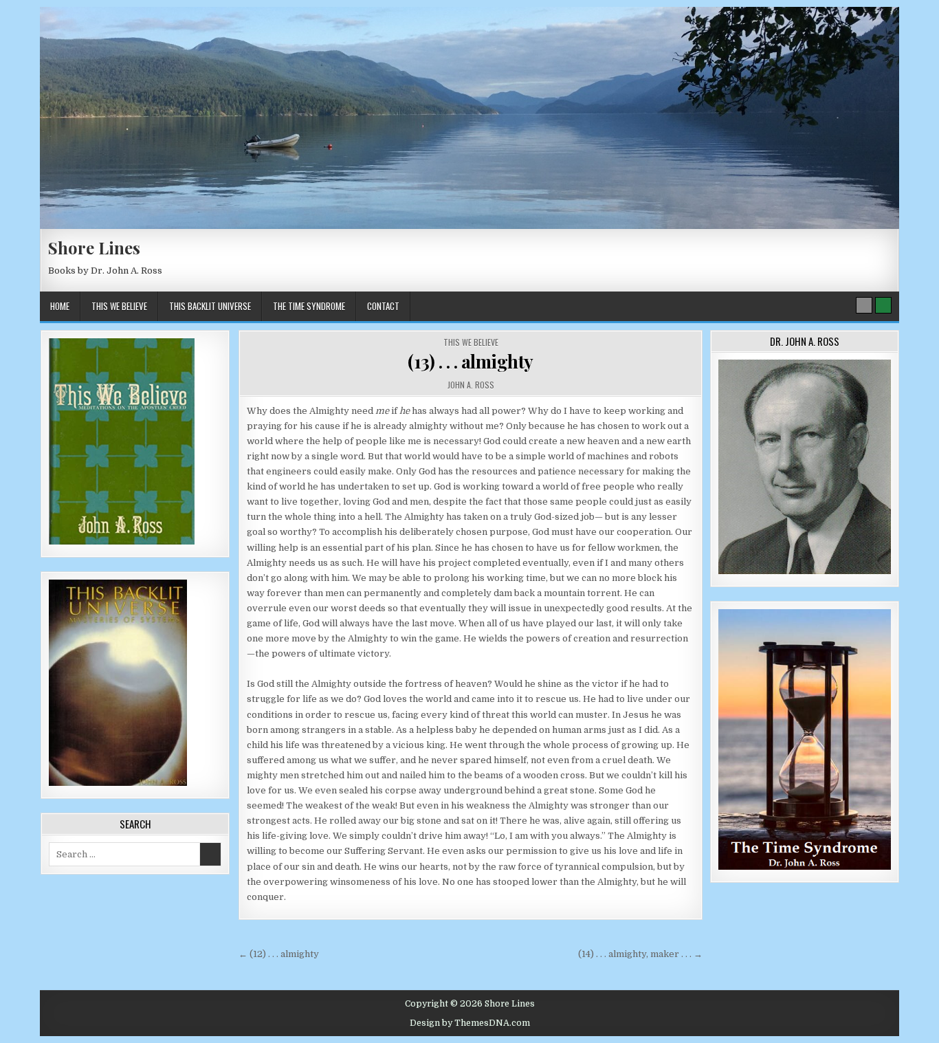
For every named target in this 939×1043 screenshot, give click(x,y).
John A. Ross (471, 385)
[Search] (864, 305)
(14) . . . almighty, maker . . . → (640, 954)
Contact (383, 306)
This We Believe (119, 306)
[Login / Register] (883, 305)
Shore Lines (94, 248)
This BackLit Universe (210, 306)
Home (59, 306)
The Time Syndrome (309, 306)
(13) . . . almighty (470, 361)
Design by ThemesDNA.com (470, 1023)
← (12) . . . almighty (279, 954)
